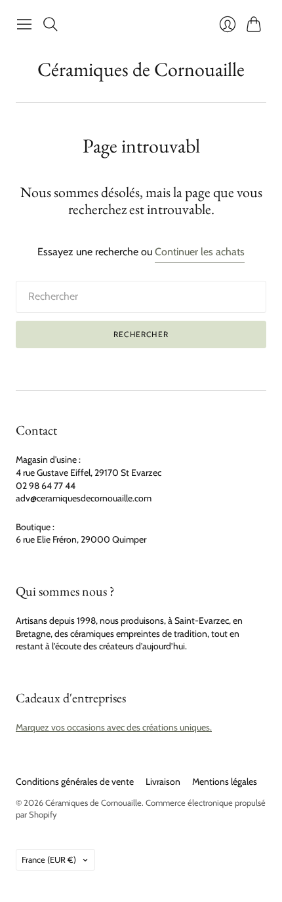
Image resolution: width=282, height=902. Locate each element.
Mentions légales (224, 781)
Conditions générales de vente (75, 781)
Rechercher (141, 334)
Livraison (163, 781)
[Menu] (24, 24)
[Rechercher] (50, 24)
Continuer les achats (200, 251)
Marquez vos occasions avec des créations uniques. (114, 727)
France (49, 859)
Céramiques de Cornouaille (141, 69)
